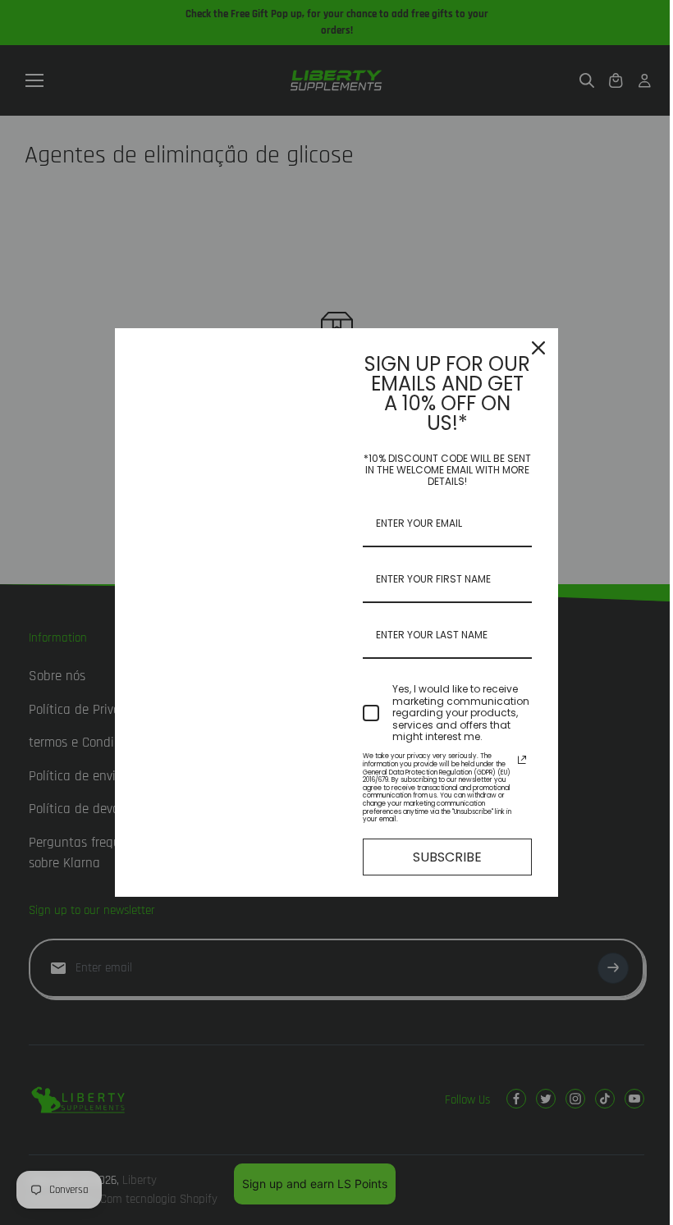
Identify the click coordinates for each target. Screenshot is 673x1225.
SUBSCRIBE (447, 857)
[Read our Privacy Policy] (522, 760)
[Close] (538, 348)
